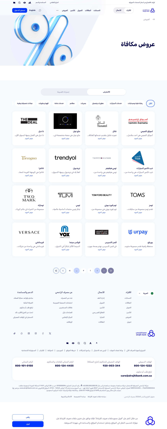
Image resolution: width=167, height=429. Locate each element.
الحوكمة (50, 350)
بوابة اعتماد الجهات (116, 350)
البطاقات (88, 10)
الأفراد (128, 10)
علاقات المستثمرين (65, 308)
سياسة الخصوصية (80, 397)
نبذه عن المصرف (66, 298)
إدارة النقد (101, 298)
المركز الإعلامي (67, 317)
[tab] (106, 92)
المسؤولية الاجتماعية (29, 350)
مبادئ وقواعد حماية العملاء (23, 298)
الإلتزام (41, 350)
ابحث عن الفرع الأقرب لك (24, 312)
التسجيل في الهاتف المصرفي (23, 317)
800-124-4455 (64, 365)
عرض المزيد (138, 138)
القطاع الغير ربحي (98, 312)
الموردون (59, 350)
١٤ (70, 271)
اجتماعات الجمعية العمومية (62, 303)
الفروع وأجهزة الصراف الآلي (135, 350)
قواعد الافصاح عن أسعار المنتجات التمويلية (142, 2)
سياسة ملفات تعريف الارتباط (97, 397)
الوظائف (69, 322)
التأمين (72, 10)
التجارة (102, 317)
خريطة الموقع (71, 350)
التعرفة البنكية (28, 303)
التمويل (80, 10)
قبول (28, 424)
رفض (28, 417)
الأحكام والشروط (66, 397)
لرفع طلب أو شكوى (26, 308)
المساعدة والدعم (41, 2)
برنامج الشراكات (84, 350)
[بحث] (40, 10)
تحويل (129, 322)
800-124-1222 (143, 365)
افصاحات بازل (67, 312)
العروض (65, 10)
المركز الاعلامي (54, 2)
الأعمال (118, 10)
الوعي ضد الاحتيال (100, 350)
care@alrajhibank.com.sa (136, 375)
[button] (57, 10)
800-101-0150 (24, 365)
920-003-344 (111, 365)
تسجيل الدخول (19, 10)
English (32, 10)
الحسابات (97, 10)
